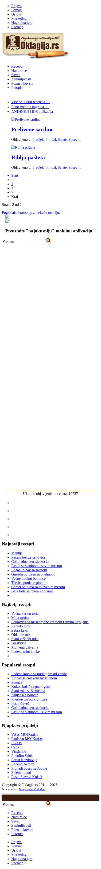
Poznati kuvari (22, 83)
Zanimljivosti (21, 79)
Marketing (19, 18)
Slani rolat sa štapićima (28, 691)
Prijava (16, 6)
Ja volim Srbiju (22, 756)
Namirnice (19, 71)
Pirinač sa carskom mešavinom (34, 678)
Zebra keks (19, 630)
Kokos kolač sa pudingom (30, 687)
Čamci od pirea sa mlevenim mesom (38, 587)
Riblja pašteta (28, 157)
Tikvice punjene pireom (28, 583)
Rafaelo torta (20, 626)
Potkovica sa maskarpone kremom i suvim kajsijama (50, 622)
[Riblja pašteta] (23, 147)
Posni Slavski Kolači (26, 777)
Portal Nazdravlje (24, 760)
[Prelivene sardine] (25, 119)
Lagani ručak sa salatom (29, 570)
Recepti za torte (22, 764)
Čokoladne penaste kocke (30, 562)
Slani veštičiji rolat (25, 639)
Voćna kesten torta (25, 613)
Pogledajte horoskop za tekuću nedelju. (31, 213)
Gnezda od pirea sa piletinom (32, 574)
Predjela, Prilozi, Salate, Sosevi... (56, 139)
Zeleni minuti (21, 773)
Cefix (15, 747)
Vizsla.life (18, 751)
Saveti (15, 75)
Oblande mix (21, 635)
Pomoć (16, 10)
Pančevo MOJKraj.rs (27, 739)
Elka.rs (16, 743)
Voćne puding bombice (28, 578)
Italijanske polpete (24, 695)
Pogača (16, 682)
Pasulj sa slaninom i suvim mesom (36, 566)
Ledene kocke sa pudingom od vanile (39, 674)
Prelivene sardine (32, 129)
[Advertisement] (50, 294)
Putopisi (17, 88)
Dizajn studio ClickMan (32, 789)
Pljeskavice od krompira (29, 699)
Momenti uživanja (24, 647)
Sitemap (17, 27)
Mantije (17, 553)
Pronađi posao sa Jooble (29, 768)
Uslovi (16, 14)
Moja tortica (20, 618)
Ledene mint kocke (25, 652)
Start (14, 175)
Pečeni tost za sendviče (28, 557)
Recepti (17, 66)
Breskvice (18, 643)
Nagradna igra (21, 23)
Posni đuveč (20, 703)
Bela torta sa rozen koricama (32, 591)
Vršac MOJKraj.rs (24, 734)
